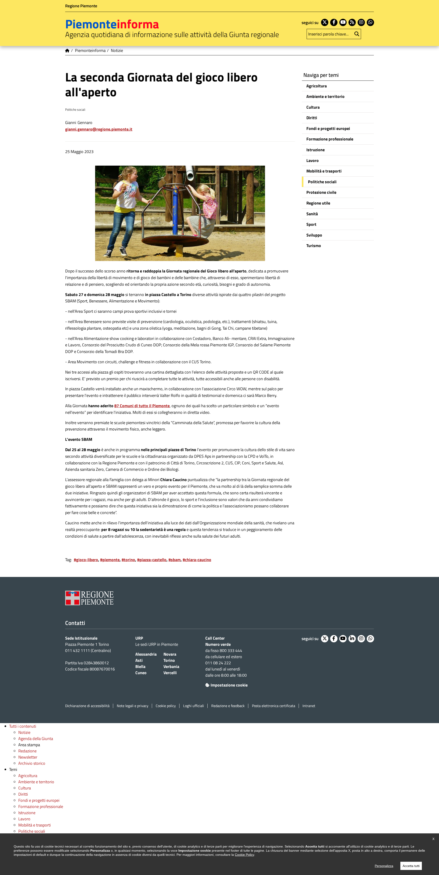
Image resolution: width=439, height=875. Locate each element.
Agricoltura (316, 86)
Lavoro (312, 160)
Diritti (311, 118)
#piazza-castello (151, 560)
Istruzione (315, 150)
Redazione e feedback (228, 706)
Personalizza (384, 866)
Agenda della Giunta (35, 738)
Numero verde (218, 644)
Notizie (24, 732)
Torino (169, 660)
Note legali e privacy (132, 706)
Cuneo (141, 673)
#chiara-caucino (197, 560)
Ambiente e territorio (325, 96)
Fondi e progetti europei (328, 128)
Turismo (313, 245)
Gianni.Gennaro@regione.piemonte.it (98, 129)
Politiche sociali (322, 182)
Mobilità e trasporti (324, 171)
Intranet (308, 706)
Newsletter (27, 757)
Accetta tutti (411, 866)
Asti (139, 660)
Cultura (313, 107)
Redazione (27, 751)
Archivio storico (31, 763)
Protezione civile (321, 192)
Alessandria (146, 654)
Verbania (171, 666)
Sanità (312, 214)
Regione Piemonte (81, 6)
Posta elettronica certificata (273, 706)
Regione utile (318, 203)
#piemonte (110, 560)
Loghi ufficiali (193, 706)
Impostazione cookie (229, 685)
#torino (128, 560)
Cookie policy (166, 706)
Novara (169, 654)
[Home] (67, 50)
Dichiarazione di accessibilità (87, 706)
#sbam (175, 560)
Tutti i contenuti (22, 726)
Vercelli (170, 673)
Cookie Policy (244, 854)
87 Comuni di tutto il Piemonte (142, 406)
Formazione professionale (329, 139)
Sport (311, 224)
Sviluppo (314, 235)
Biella (140, 666)
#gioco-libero (86, 560)
